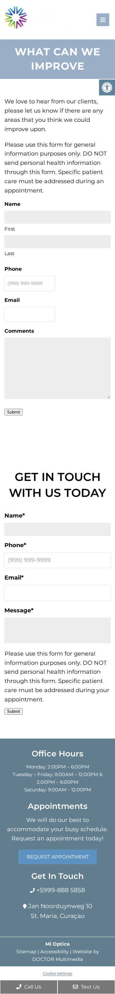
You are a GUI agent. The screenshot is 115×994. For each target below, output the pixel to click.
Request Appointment (58, 857)
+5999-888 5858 (60, 890)
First (9, 229)
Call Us (32, 987)
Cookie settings (57, 973)
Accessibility (54, 952)
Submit (13, 412)
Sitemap (26, 952)
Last (9, 253)
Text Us (90, 987)
